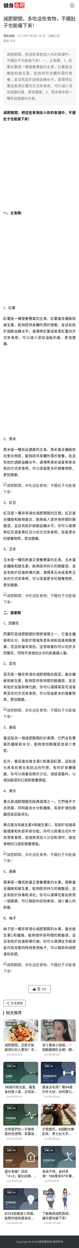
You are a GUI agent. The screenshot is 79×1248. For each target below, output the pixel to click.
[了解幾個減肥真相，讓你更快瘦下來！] (58, 1199)
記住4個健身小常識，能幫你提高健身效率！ (20, 1215)
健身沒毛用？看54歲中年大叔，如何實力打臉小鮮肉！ (57, 1089)
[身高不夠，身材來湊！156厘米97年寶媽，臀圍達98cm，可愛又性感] (58, 1157)
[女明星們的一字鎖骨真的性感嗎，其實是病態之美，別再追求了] (20, 1115)
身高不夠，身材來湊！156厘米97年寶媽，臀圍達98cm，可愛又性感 (58, 1173)
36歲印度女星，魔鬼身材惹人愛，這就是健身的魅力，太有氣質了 (20, 1089)
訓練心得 (54, 35)
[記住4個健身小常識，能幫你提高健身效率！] (20, 1199)
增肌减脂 (9, 35)
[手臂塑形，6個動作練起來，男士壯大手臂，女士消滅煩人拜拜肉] (58, 1115)
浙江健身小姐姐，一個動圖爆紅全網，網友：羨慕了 (57, 1047)
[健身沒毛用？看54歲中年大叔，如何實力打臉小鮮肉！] (58, 1072)
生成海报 (16, 1003)
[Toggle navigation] (72, 5)
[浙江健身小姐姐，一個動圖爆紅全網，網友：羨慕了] (58, 1030)
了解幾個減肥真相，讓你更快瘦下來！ (57, 1215)
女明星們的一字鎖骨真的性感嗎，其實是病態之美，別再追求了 (19, 1131)
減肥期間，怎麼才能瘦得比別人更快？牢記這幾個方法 (19, 1047)
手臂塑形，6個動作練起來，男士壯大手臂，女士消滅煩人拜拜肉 (58, 1131)
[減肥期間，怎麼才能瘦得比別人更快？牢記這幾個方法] (20, 1030)
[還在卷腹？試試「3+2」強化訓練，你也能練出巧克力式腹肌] (20, 1157)
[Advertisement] (39, 166)
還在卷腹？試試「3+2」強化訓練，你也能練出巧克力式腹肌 (19, 1173)
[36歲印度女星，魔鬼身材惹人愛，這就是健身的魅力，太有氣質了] (20, 1072)
